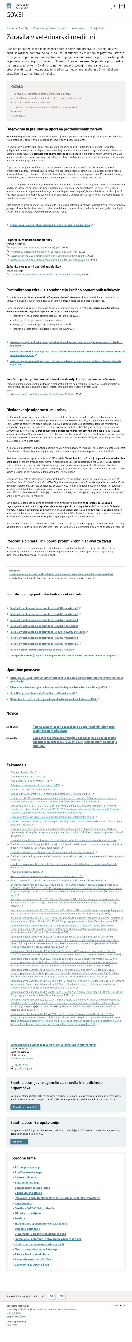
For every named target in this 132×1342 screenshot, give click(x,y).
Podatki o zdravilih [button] (24, 1107)
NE (61, 1296)
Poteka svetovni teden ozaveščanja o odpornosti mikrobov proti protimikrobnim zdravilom (74, 729)
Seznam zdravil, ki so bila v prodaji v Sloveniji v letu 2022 (40, 394)
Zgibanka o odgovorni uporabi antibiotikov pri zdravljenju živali (43, 274)
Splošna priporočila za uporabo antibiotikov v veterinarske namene (45, 255)
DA (51, 1296)
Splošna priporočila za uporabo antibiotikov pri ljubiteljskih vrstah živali (47, 259)
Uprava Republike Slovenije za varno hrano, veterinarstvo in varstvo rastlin (53, 1044)
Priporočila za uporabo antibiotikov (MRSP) (32, 247)
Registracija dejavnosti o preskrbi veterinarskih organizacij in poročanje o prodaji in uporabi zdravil (61, 574)
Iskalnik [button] (18, 1141)
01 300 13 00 (21, 1065)
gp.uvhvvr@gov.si (23, 1068)
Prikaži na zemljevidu (21, 1058)
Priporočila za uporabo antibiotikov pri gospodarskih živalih (41, 251)
